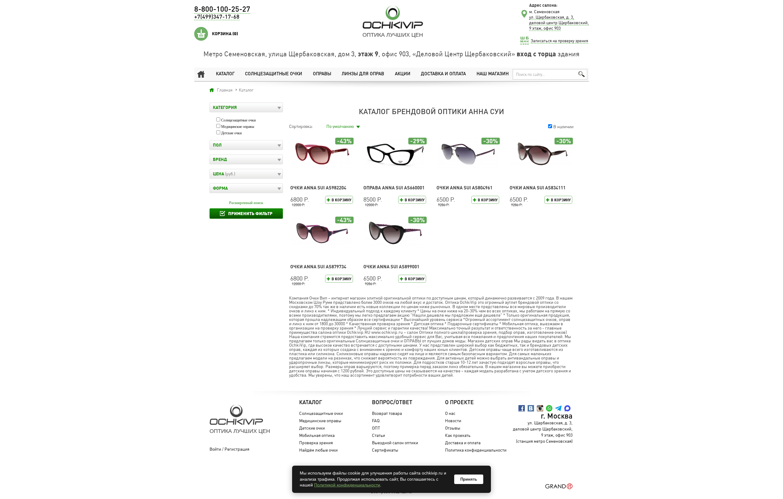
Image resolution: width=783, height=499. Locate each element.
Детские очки (231, 133)
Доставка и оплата (443, 74)
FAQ (376, 420)
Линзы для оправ (363, 74)
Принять (468, 479)
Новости (453, 420)
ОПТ (376, 427)
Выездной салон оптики (395, 442)
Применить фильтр (250, 213)
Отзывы (452, 427)
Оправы (322, 74)
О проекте (459, 402)
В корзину (341, 200)
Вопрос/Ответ (392, 402)
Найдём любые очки (318, 449)
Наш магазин (493, 74)
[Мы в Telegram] (558, 408)
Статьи (378, 435)
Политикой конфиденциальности (347, 484)
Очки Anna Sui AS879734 (318, 267)
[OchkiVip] (392, 17)
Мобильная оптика (317, 435)
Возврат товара (387, 413)
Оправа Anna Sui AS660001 (394, 188)
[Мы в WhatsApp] (549, 408)
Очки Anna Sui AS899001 (391, 267)
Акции (402, 74)
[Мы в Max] (567, 408)
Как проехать (457, 435)
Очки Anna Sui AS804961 (464, 188)
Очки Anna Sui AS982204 (318, 188)
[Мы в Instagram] (540, 408)
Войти (215, 449)
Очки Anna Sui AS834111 (538, 188)
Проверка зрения (316, 442)
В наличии (563, 126)
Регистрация (237, 449)
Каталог (225, 74)
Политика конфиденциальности (476, 449)
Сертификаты (385, 449)
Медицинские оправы (237, 127)
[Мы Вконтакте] (531, 408)
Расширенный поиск (246, 203)
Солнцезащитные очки (273, 74)
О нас (450, 413)
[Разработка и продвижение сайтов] (559, 486)
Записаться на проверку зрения (559, 40)
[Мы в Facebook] (521, 408)
